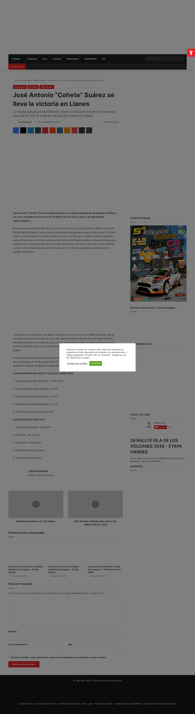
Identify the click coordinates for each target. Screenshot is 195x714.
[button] (191, 53)
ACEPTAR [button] (95, 363)
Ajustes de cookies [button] (77, 363)
